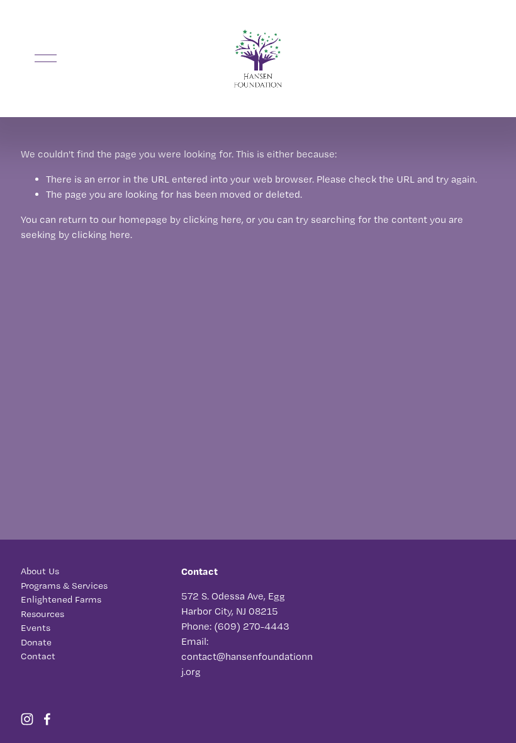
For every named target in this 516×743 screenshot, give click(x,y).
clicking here (212, 219)
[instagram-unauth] (27, 719)
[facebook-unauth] (47, 719)
